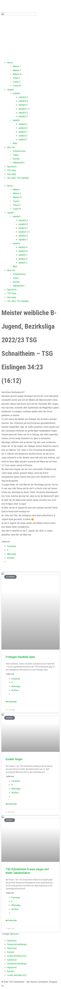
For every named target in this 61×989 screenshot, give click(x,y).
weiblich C (22, 132)
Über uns (11, 147)
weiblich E (22, 139)
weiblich (16, 120)
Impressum (12, 948)
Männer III (17, 74)
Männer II (17, 70)
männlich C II (24, 108)
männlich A (23, 97)
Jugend (10, 89)
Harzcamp (11, 174)
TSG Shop (11, 170)
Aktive (10, 62)
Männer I (16, 66)
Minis (15, 143)
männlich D (23, 112)
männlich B (23, 101)
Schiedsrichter (19, 151)
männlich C (23, 105)
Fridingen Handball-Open (20, 657)
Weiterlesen (11, 702)
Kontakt (16, 158)
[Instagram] (34, 4)
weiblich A (22, 124)
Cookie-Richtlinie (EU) (16, 956)
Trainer (16, 155)
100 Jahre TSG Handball (18, 178)
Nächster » (15, 934)
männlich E (23, 116)
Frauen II (16, 81)
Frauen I (16, 78)
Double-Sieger (14, 759)
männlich (16, 93)
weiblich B (22, 128)
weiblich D (22, 135)
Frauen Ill (17, 85)
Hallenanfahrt (19, 162)
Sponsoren (12, 166)
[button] (30, 182)
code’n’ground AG (11, 985)
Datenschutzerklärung (16, 944)
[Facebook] (5, 4)
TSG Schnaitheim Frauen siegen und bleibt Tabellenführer (27, 871)
